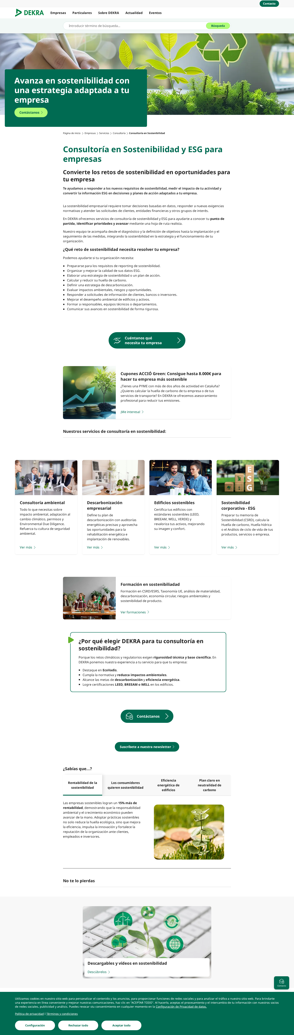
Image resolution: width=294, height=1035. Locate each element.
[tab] (82, 785)
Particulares (82, 13)
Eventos (155, 13)
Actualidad (134, 13)
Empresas (58, 13)
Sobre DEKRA (108, 13)
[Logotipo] (31, 12)
